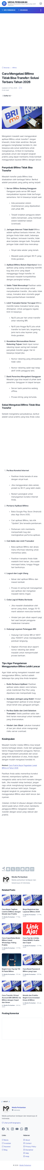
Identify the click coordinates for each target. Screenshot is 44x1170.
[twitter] (13, 869)
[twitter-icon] (7, 1129)
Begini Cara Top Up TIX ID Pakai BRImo (11, 970)
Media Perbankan (17, 2)
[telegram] (22, 869)
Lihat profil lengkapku (12, 1123)
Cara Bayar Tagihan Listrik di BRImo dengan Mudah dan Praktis (11, 911)
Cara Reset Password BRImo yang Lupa (31, 970)
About (27, 1140)
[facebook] (8, 869)
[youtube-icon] (17, 1129)
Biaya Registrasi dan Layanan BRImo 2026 (31, 910)
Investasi (7, 1143)
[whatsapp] (18, 869)
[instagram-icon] (12, 1129)
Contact (28, 1143)
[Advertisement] (22, 40)
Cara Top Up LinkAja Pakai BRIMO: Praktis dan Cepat (31, 940)
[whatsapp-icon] (21, 1129)
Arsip (27, 1156)
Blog (5, 1150)
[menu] (4, 3)
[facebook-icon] (3, 1129)
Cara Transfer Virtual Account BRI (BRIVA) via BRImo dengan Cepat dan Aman (11, 998)
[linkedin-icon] (26, 1129)
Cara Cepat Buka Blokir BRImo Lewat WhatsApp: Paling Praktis (11, 941)
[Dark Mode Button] (40, 3)
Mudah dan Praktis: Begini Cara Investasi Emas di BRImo (31, 997)
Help (27, 1153)
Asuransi (7, 1147)
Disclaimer (29, 1150)
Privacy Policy (30, 1147)
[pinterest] (27, 869)
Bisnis (6, 1140)
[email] (32, 869)
